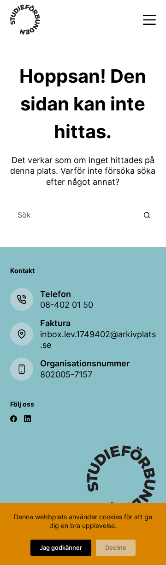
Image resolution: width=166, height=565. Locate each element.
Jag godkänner (61, 547)
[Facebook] (13, 418)
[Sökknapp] (146, 215)
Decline (115, 547)
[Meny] (149, 19)
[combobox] (74, 215)
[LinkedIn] (27, 418)
